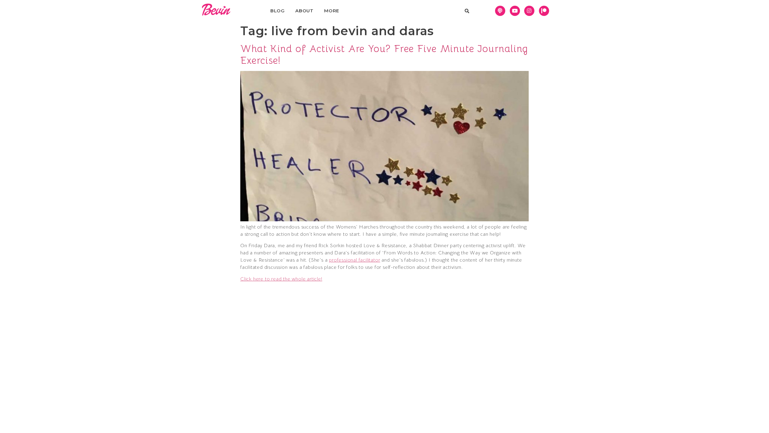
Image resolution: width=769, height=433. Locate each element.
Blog (277, 11)
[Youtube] (515, 11)
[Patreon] (544, 11)
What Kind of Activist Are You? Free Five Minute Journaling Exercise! (384, 54)
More (331, 11)
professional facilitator (354, 260)
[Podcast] (500, 11)
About (304, 11)
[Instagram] (529, 11)
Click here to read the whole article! (281, 279)
